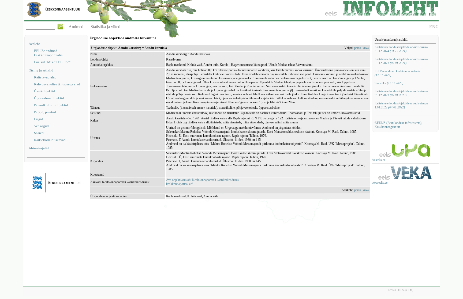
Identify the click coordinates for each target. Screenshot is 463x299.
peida (357, 48)
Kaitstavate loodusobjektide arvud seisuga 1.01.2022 (401, 105)
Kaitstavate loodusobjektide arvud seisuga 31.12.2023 (401, 61)
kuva (366, 48)
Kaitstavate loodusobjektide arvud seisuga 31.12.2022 (401, 93)
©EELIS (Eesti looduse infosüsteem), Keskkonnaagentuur (398, 125)
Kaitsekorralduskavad (50, 140)
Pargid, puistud (45, 112)
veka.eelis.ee (379, 182)
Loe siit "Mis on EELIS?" (52, 62)
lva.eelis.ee (378, 160)
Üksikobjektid (44, 91)
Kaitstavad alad (45, 77)
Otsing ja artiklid (41, 70)
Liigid (38, 119)
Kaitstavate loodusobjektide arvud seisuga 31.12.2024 (401, 49)
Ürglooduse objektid (49, 98)
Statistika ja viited (105, 26)
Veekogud (41, 126)
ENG (434, 26)
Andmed (76, 26)
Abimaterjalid (39, 148)
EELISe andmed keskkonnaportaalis (48, 53)
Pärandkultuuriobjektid (51, 105)
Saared (39, 133)
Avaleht (34, 44)
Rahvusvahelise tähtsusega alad (57, 84)
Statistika (389, 83)
